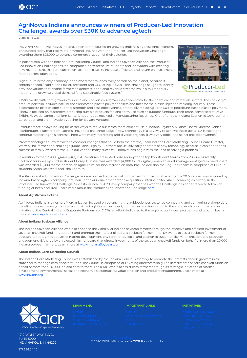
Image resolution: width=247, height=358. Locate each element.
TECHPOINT (191, 328)
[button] (225, 7)
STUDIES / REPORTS (88, 320)
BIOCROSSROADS (196, 320)
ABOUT (131, 312)
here (151, 188)
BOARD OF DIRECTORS (143, 316)
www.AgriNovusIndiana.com (53, 214)
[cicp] (28, 5)
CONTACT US (135, 324)
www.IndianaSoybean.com (100, 244)
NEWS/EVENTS (84, 316)
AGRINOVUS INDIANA (199, 312)
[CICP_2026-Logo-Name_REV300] (41, 304)
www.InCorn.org (30, 275)
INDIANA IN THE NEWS (91, 324)
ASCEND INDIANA (196, 316)
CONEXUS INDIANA (197, 324)
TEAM (130, 320)
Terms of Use (124, 337)
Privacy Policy (101, 337)
